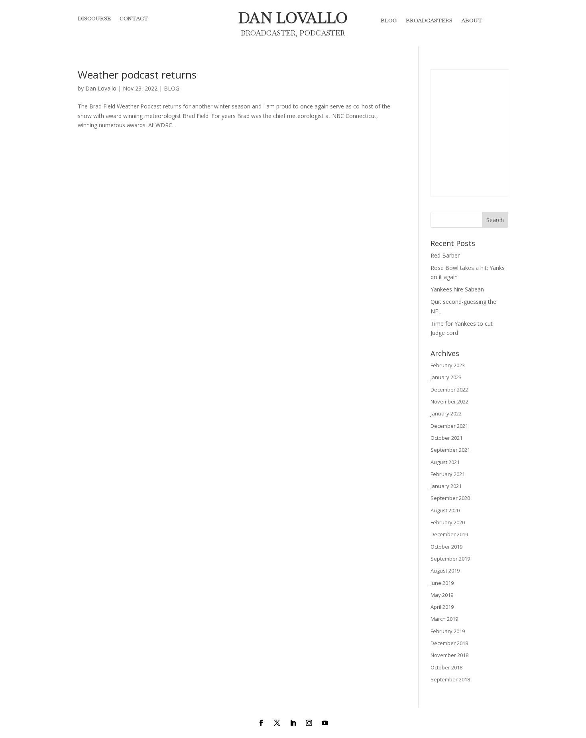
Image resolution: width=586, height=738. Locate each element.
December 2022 (449, 389)
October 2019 (446, 546)
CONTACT (134, 19)
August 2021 (445, 462)
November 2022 (449, 401)
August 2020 (445, 510)
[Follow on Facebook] (261, 722)
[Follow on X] (277, 722)
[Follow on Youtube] (325, 722)
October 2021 (446, 437)
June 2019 (442, 582)
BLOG (389, 20)
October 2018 (446, 667)
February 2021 (448, 474)
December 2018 (449, 643)
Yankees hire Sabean (457, 289)
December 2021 (449, 425)
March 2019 (444, 618)
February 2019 (448, 631)
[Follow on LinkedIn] (293, 722)
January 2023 (446, 377)
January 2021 (446, 486)
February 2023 (448, 365)
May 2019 (442, 594)
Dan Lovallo (100, 88)
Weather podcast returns (137, 74)
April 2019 (442, 606)
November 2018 (449, 655)
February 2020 (448, 522)
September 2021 (450, 449)
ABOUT (471, 20)
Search (495, 220)
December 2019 (449, 534)
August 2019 (445, 570)
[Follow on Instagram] (309, 722)
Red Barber (445, 255)
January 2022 (446, 413)
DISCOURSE (94, 19)
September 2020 (450, 498)
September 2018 (450, 679)
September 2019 (450, 558)
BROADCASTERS (429, 20)
